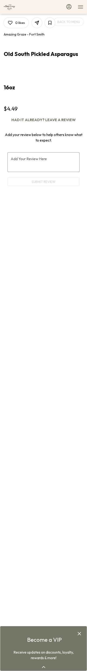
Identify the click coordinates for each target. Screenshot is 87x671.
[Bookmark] (50, 23)
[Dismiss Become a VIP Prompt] (79, 633)
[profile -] (69, 7)
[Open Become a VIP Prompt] (43, 667)
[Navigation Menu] (80, 7)
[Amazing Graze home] (24, 7)
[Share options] (37, 23)
